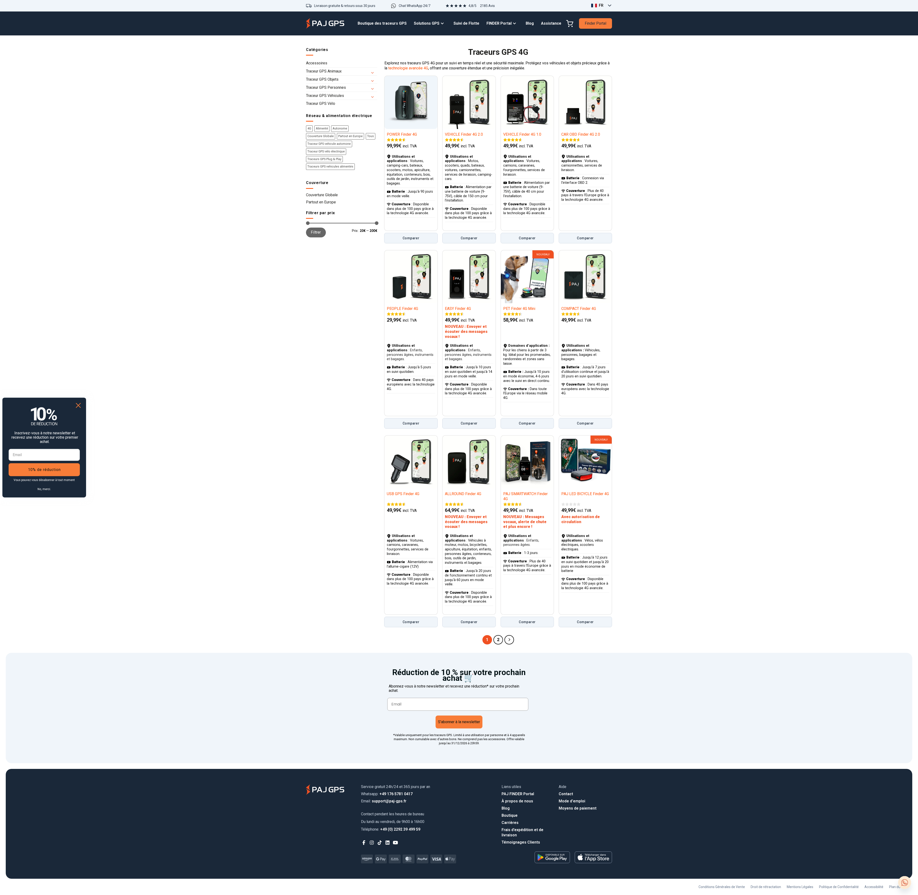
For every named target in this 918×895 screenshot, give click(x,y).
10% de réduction (44, 469)
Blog (506, 808)
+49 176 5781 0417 (387, 794)
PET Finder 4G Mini (519, 308)
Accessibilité (873, 887)
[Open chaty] (904, 882)
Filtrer (316, 232)
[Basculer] (374, 71)
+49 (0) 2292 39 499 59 (390, 829)
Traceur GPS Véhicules (325, 95)
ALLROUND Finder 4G (463, 494)
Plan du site (898, 887)
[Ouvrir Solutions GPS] (443, 23)
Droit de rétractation (766, 887)
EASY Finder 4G (458, 308)
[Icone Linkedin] (388, 843)
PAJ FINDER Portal (518, 794)
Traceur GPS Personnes (326, 87)
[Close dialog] (78, 405)
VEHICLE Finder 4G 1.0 (522, 134)
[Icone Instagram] (372, 843)
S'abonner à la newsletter (459, 722)
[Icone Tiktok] (380, 843)
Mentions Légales (800, 887)
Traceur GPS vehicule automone (329, 143)
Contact (566, 794)
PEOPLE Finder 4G (402, 308)
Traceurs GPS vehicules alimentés (330, 166)
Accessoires (316, 63)
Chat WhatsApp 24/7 (414, 6)
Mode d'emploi (572, 801)
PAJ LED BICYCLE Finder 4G (585, 494)
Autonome (340, 128)
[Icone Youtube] (396, 843)
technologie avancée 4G (408, 68)
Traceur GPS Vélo (320, 103)
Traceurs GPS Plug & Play (324, 159)
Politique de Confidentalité (839, 887)
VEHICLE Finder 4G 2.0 (464, 134)
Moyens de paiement (577, 808)
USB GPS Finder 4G (403, 494)
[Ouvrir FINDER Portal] (516, 23)
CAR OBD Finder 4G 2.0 (580, 134)
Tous (370, 136)
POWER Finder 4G (402, 134)
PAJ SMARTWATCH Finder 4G (525, 496)
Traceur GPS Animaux (324, 71)
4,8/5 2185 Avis (482, 6)
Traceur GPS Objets (322, 79)
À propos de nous (517, 801)
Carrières (510, 822)
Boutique (510, 815)
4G (309, 128)
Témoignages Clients (521, 842)
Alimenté (322, 128)
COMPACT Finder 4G (578, 308)
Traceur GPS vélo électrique (326, 151)
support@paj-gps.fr (383, 801)
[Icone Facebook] (364, 843)
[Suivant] (509, 640)
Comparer (411, 238)
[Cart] (569, 23)
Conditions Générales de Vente (722, 887)
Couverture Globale (320, 136)
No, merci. (44, 489)
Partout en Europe (350, 136)
